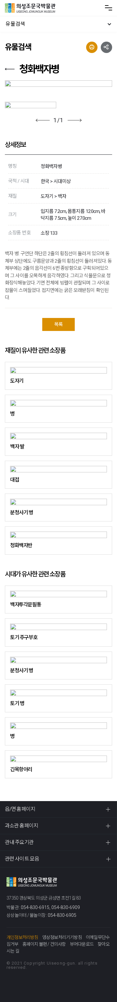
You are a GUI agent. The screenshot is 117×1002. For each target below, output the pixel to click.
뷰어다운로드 (82, 944)
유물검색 (15, 24)
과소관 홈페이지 (21, 826)
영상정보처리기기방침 (62, 937)
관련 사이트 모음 (22, 859)
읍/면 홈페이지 (20, 809)
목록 (58, 324)
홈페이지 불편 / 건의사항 (44, 944)
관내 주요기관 (19, 842)
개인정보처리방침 (22, 937)
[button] (43, 120)
